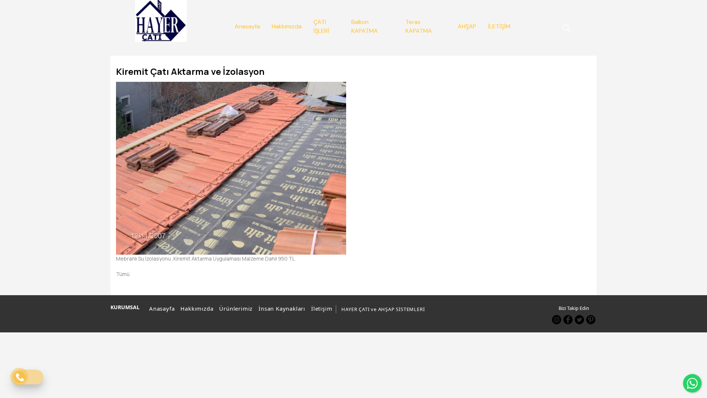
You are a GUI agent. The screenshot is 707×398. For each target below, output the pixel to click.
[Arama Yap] (563, 28)
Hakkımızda (196, 308)
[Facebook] (568, 319)
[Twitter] (579, 319)
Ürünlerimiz (236, 308)
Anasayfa (162, 308)
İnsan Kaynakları (281, 308)
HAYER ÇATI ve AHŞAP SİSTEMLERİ (383, 309)
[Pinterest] (590, 319)
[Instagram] (556, 319)
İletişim (321, 308)
